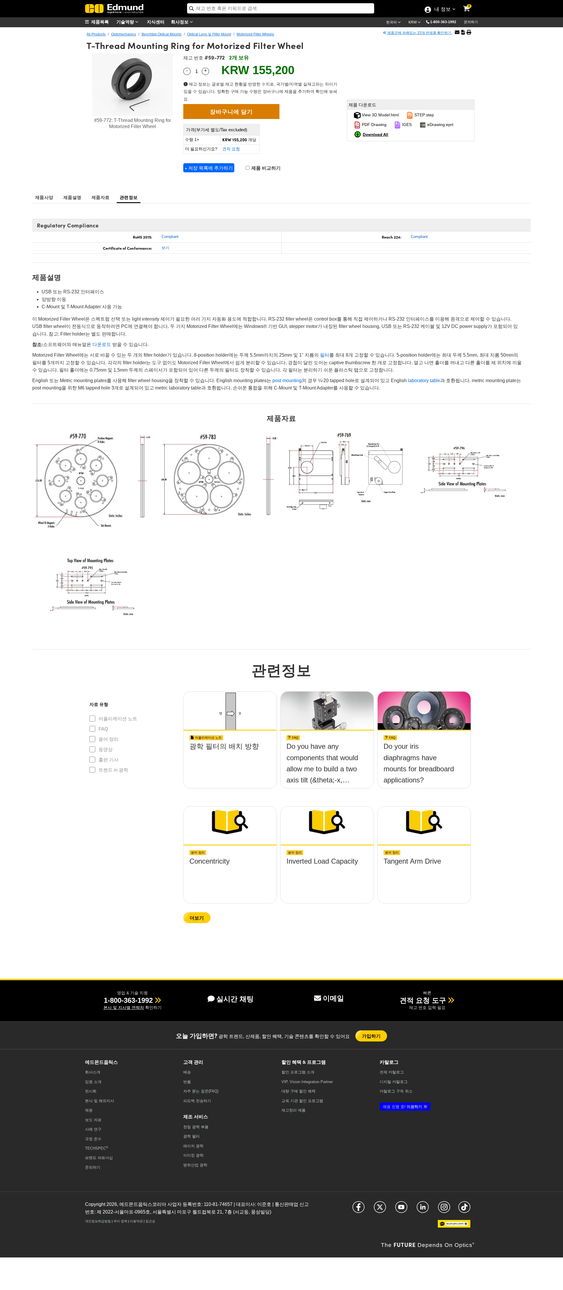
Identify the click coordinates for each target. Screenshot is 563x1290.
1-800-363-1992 (443, 22)
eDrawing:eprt (439, 124)
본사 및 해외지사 (99, 1101)
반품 (187, 1082)
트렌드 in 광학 (113, 769)
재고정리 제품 (294, 1110)
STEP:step (423, 115)
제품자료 (100, 197)
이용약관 (136, 1221)
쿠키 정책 (120, 1221)
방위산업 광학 (195, 1165)
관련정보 (129, 197)
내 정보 (442, 9)
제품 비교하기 (265, 168)
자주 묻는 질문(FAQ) (200, 1091)
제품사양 (44, 197)
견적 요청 (231, 149)
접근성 (150, 1221)
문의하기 (471, 22)
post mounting (287, 380)
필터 (324, 355)
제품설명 (72, 197)
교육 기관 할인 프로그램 (302, 1101)
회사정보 (180, 21)
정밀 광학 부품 (195, 1127)
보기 (165, 248)
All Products (96, 34)
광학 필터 (191, 1136)
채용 (89, 1110)
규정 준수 (93, 1139)
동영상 (106, 749)
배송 (187, 1072)
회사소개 (92, 1072)
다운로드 (101, 344)
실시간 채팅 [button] (235, 999)
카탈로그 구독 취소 (396, 1091)
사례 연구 (93, 1129)
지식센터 (156, 21)
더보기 (197, 918)
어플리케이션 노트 (118, 718)
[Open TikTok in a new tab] (464, 1209)
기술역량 (125, 21)
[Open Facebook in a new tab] (358, 1209)
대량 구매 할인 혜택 (299, 1091)
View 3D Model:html (380, 115)
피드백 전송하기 (197, 1101)
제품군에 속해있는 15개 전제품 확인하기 (419, 33)
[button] (445, 21)
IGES (406, 124)
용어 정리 (108, 739)
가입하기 (371, 1036)
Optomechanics (123, 34)
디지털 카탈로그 (394, 1082)
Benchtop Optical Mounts (162, 34)
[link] (470, 4)
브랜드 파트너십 (99, 1157)
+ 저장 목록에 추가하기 (209, 168)
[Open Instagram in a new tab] (444, 1209)
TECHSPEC (96, 1148)
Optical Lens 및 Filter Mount (209, 34)
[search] (280, 8)
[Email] (457, 32)
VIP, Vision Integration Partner (307, 1082)
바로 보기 (230, 763)
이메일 (333, 998)
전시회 (90, 1091)
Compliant (170, 236)
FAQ (103, 728)
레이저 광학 (193, 1146)
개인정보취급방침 (98, 1221)
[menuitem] (99, 21)
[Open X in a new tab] (380, 1209)
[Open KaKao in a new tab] (454, 1226)
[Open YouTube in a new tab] (401, 1209)
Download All (375, 134)
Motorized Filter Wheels (255, 34)
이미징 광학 (193, 1155)
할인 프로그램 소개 (298, 1072)
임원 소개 (93, 1082)
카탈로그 (392, 1072)
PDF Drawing (373, 124)
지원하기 (402, 1107)
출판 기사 (108, 759)
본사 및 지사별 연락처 (124, 1007)
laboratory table (424, 380)
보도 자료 (93, 1120)
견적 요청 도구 (423, 1000)
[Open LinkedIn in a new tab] (423, 1209)
